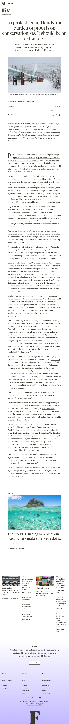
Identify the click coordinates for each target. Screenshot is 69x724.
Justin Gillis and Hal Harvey (10, 598)
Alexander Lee (12, 101)
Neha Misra (59, 608)
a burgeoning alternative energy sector (40, 221)
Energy (4, 678)
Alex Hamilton (31, 101)
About (24, 678)
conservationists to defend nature (39, 207)
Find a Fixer (45, 685)
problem (14, 176)
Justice (4, 683)
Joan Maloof (26, 619)
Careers (24, 685)
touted (56, 256)
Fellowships (25, 688)
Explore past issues (48, 683)
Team (23, 680)
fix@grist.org (18, 476)
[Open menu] (66, 11)
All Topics (5, 688)
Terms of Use (30, 705)
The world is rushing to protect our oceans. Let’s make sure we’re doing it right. (34, 538)
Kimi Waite (25, 609)
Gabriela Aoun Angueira (43, 591)
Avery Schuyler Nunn (42, 593)
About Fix (45, 678)
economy (28, 224)
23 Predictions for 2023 (43, 588)
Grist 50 (44, 688)
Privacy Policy (38, 705)
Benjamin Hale (21, 101)
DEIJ (23, 693)
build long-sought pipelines (27, 160)
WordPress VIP (40, 703)
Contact (24, 683)
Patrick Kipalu (26, 592)
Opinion (21, 548)
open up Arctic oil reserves (24, 157)
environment (41, 224)
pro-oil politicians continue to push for (34, 247)
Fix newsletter (46, 680)
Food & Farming (7, 680)
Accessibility (46, 693)
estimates (25, 299)
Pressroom (25, 690)
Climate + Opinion (56, 110)
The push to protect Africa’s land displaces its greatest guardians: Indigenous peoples (27, 583)
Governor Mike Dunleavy (18, 263)
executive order (48, 408)
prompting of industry (45, 188)
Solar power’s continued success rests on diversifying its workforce (61, 601)
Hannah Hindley (12, 548)
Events (44, 690)
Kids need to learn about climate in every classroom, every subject (27, 602)
